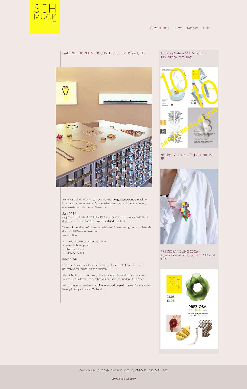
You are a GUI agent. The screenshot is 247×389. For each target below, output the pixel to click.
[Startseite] (45, 17)
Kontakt (192, 28)
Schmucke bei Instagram (123, 378)
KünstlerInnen (159, 28)
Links (206, 28)
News (178, 28)
